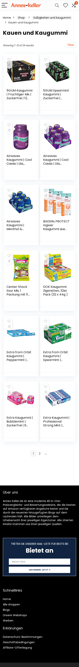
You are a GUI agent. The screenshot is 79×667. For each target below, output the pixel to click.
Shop (21, 18)
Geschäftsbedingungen (19, 642)
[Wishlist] (65, 5)
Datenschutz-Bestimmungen (22, 637)
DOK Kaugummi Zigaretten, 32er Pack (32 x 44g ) (55, 291)
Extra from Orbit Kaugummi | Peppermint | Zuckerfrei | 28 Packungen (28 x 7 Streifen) (19, 362)
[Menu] (4, 5)
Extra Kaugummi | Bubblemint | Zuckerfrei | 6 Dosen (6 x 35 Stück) (20, 425)
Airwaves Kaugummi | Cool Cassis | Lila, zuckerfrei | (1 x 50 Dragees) (19, 163)
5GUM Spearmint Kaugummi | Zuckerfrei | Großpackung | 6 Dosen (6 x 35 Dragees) (56, 100)
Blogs (6, 610)
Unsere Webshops (15, 615)
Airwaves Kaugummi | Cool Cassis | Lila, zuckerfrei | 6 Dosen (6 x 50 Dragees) (55, 165)
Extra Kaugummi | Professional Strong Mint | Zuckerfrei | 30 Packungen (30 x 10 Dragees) (56, 427)
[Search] (57, 5)
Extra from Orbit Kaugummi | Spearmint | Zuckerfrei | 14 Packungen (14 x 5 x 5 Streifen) (55, 362)
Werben (8, 620)
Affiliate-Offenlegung (17, 648)
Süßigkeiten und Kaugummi (52, 18)
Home (7, 18)
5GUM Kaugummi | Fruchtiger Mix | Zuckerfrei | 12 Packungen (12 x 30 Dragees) (19, 98)
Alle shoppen (11, 604)
